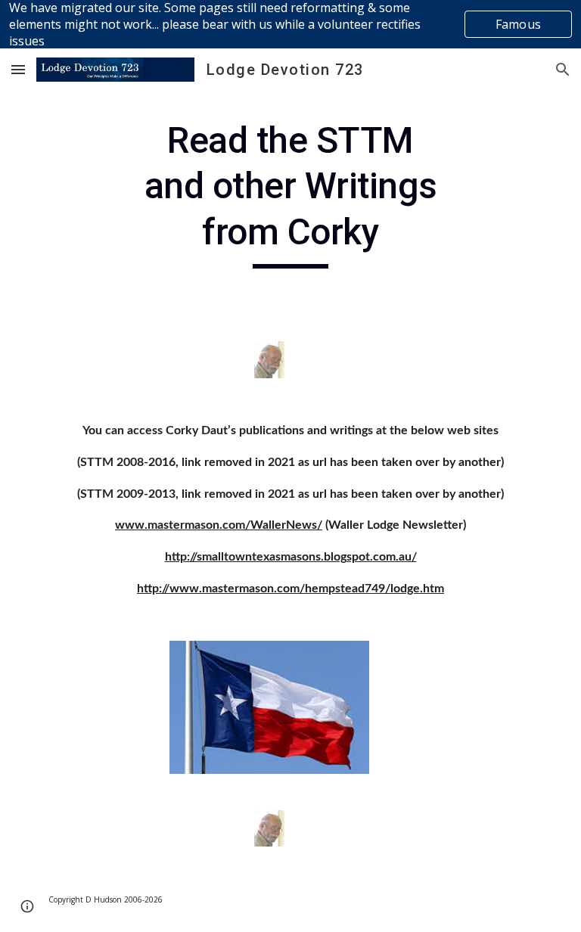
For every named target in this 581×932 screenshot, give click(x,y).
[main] (290, 193)
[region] (290, 24)
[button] (18, 69)
